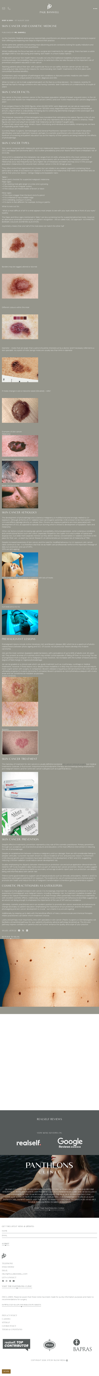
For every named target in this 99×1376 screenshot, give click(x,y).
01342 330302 (8, 1267)
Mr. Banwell (20, 32)
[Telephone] (9, 8)
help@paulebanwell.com (14, 1274)
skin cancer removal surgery (74, 764)
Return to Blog (11, 937)
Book (6, 1371)
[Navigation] (95, 8)
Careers (6, 1319)
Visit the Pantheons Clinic (49, 1208)
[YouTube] (14, 1281)
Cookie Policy (9, 1326)
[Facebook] (3, 1281)
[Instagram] (7, 1281)
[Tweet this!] (23, 930)
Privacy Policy (9, 1315)
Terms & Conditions (12, 1329)
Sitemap (6, 1322)
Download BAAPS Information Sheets (21, 1305)
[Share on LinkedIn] (27, 930)
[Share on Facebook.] (19, 930)
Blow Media (60, 1360)
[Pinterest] (10, 1281)
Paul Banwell (49, 12)
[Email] (3, 8)
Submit (5, 1244)
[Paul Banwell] (49, 6)
